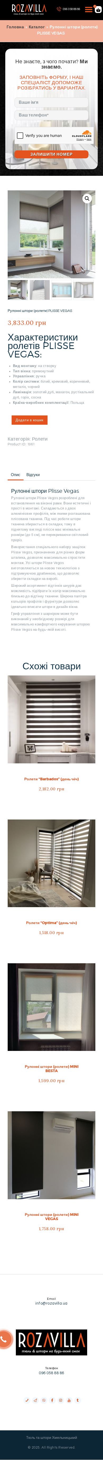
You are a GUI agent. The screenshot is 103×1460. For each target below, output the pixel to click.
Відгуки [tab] (33, 475)
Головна (15, 27)
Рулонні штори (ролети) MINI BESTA (51, 1068)
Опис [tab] (15, 475)
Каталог (37, 27)
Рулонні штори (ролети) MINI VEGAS (51, 1216)
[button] (87, 198)
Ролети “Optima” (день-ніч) (51, 923)
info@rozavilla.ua (51, 1303)
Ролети (40, 439)
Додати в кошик (30, 420)
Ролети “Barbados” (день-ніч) (51, 779)
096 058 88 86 (51, 1373)
